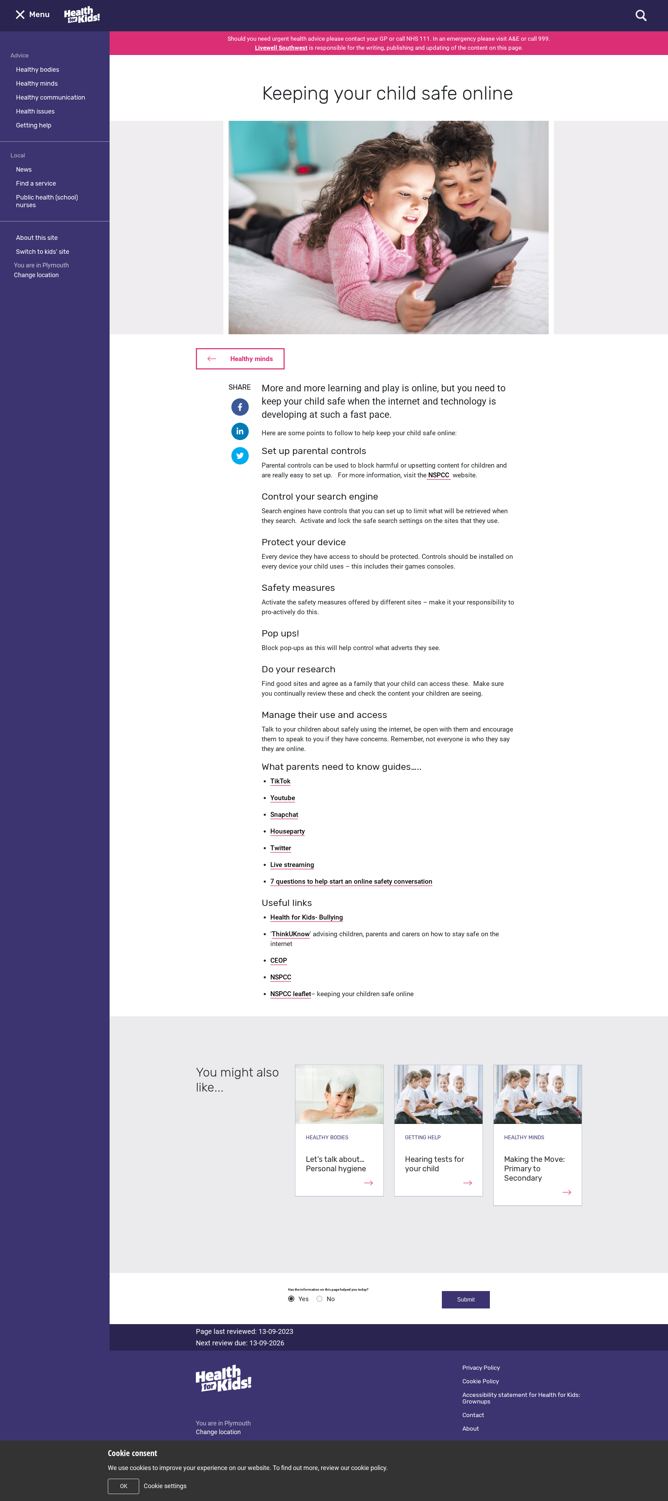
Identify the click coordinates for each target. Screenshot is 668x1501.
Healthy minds (37, 83)
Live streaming (292, 865)
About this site (37, 238)
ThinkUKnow (291, 934)
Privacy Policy (481, 1367)
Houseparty (287, 831)
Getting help (33, 125)
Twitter (280, 848)
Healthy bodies (37, 69)
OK (123, 1486)
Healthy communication (50, 97)
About (470, 1428)
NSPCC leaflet (290, 994)
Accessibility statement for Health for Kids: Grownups (521, 1398)
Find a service (36, 183)
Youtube (282, 798)
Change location (36, 275)
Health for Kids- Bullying (306, 917)
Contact (473, 1415)
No (331, 1299)
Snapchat (284, 815)
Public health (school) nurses (47, 201)
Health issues (35, 111)
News (24, 169)
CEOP (278, 960)
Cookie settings (165, 1486)
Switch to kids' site (42, 252)
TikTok (280, 781)
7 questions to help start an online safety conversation (351, 881)
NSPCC (439, 475)
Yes (304, 1299)
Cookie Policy (480, 1381)
